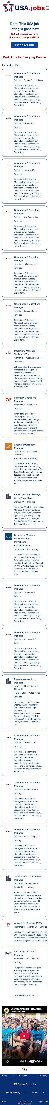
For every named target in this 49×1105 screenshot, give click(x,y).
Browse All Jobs (23, 995)
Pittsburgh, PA (30, 789)
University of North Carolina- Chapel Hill (26, 687)
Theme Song (42, 1101)
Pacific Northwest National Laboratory (25, 453)
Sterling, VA (19, 502)
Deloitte (17, 80)
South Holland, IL (21, 549)
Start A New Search (24, 45)
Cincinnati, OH (30, 743)
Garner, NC (30, 405)
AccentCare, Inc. (21, 545)
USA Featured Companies (24, 1084)
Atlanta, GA (32, 927)
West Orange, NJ (33, 358)
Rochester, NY (30, 639)
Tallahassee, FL (30, 264)
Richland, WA (21, 458)
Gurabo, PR (19, 887)
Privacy (35, 1093)
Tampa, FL (28, 80)
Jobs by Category (12, 1093)
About (4, 1076)
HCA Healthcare (21, 958)
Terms (3, 1101)
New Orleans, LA (31, 217)
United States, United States (28, 693)
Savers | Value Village (23, 498)
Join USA (22, 1101)
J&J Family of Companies (25, 883)
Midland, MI (28, 123)
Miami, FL (35, 958)
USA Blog (43, 1076)
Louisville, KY (29, 170)
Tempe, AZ (28, 592)
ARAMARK (18, 358)
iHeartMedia (19, 927)
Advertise (23, 1076)
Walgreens (18, 405)
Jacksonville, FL (30, 311)
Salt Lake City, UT (31, 836)
